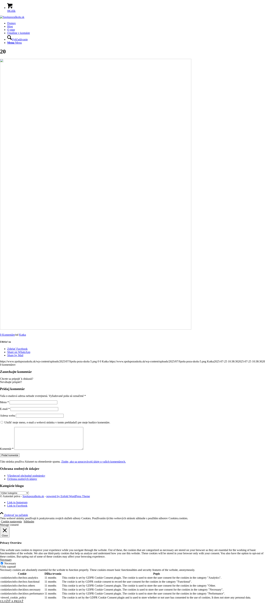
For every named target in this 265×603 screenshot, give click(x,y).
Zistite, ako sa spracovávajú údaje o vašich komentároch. (93, 461)
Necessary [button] (6, 559)
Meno (4, 402)
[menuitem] (136, 23)
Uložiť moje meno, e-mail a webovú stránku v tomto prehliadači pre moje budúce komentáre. (57, 422)
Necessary (10, 563)
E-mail (5, 408)
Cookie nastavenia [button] (11, 521)
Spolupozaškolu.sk (33, 496)
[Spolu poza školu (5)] (12, 17)
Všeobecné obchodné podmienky (26, 475)
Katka (22, 334)
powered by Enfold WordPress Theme (68, 496)
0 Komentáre (7, 334)
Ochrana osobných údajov (22, 478)
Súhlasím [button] (29, 521)
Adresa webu (7, 415)
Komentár (7, 448)
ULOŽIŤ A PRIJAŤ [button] (11, 601)
